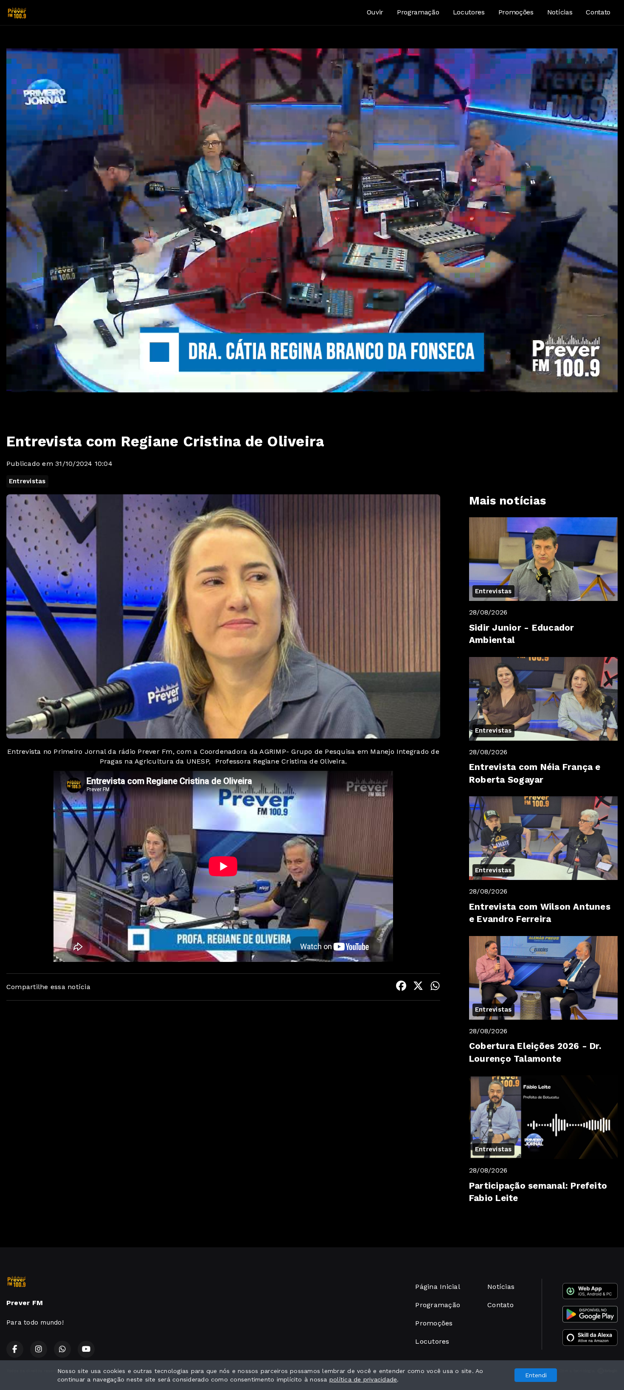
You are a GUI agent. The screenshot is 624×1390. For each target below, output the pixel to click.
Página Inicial (437, 1287)
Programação (418, 12)
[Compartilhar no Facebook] (401, 987)
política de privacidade (363, 1379)
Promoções (516, 12)
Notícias (559, 12)
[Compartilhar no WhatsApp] (435, 987)
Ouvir (375, 12)
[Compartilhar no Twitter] (418, 987)
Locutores (469, 12)
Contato (598, 12)
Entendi (536, 1375)
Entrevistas (27, 481)
